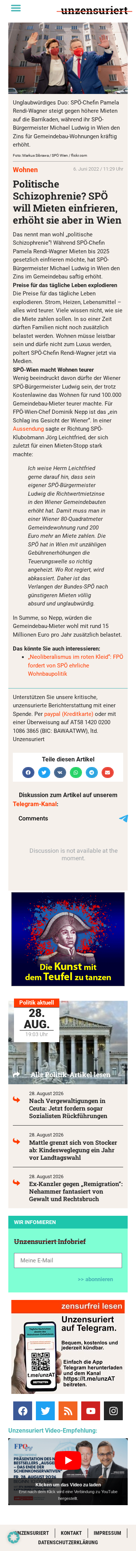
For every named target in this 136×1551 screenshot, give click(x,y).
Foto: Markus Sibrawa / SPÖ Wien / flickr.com (50, 155)
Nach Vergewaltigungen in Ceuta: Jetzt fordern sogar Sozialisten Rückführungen (68, 1108)
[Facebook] (22, 1410)
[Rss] (68, 1410)
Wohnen (25, 170)
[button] (16, 8)
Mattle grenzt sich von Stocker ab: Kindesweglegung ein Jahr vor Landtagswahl (73, 1149)
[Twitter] (45, 1410)
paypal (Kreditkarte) (68, 714)
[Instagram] (113, 1410)
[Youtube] (90, 1410)
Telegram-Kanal (35, 804)
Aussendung (28, 428)
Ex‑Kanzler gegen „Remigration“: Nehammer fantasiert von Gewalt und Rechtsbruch (76, 1191)
